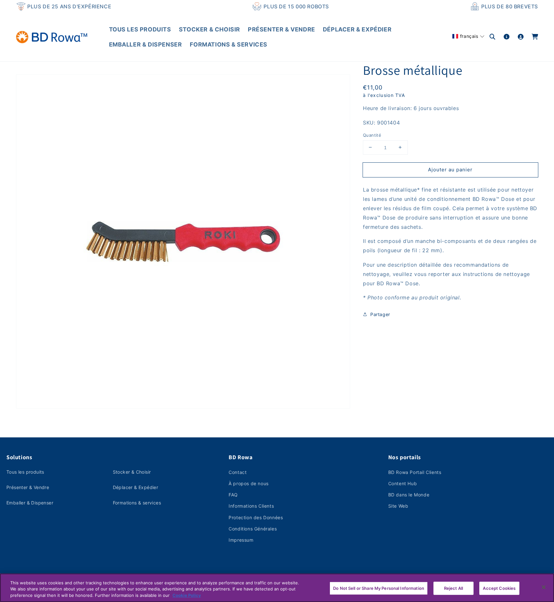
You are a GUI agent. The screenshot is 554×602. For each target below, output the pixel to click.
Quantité (372, 134)
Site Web (398, 506)
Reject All (453, 587)
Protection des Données (256, 517)
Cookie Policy (186, 595)
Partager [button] (380, 314)
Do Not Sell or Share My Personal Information (378, 587)
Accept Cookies (499, 587)
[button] (468, 36)
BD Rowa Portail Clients (414, 472)
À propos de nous (249, 483)
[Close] (544, 587)
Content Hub (402, 483)
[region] (277, 587)
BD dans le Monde (409, 494)
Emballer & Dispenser (29, 502)
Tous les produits (25, 472)
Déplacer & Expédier (135, 487)
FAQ (233, 494)
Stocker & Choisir (132, 472)
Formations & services (137, 502)
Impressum (241, 540)
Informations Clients (251, 506)
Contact (238, 472)
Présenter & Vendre (27, 487)
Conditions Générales (253, 528)
